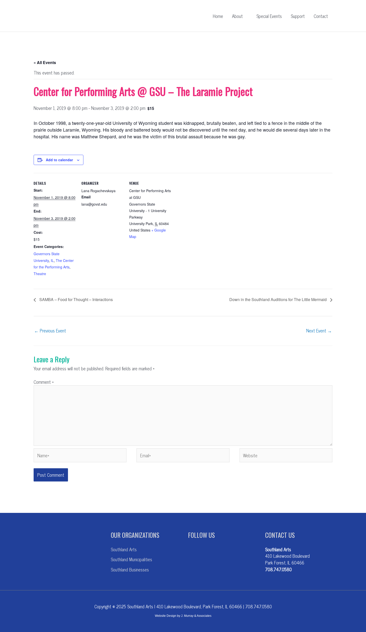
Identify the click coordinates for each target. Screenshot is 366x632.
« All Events (45, 62)
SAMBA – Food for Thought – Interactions (75, 299)
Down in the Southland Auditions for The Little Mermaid (278, 299)
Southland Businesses (130, 569)
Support (298, 16)
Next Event (319, 330)
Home (218, 16)
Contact (321, 16)
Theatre (40, 273)
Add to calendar (59, 159)
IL (52, 260)
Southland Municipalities (131, 559)
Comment (44, 382)
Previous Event (50, 330)
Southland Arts (124, 549)
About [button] (237, 16)
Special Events (269, 16)
